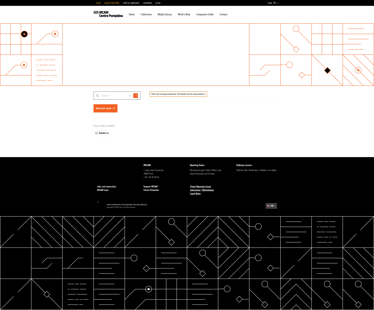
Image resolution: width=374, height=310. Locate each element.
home (132, 14)
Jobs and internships (106, 186)
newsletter (147, 2)
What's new (184, 14)
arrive (158, 2)
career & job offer (111, 2)
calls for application (131, 2)
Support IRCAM (150, 186)
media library (165, 14)
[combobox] (117, 96)
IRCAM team (102, 190)
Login (269, 2)
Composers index (205, 14)
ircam (98, 2)
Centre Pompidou (151, 190)
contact (223, 14)
